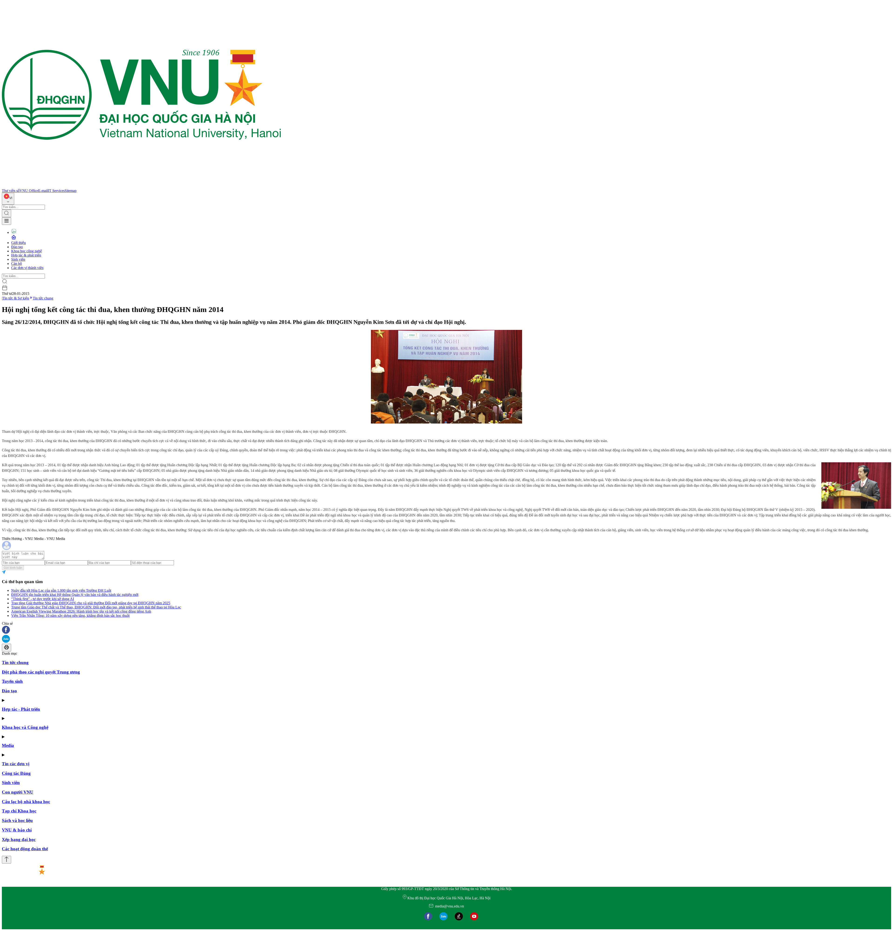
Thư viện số (11, 191)
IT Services (56, 191)
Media (8, 745)
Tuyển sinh (12, 681)
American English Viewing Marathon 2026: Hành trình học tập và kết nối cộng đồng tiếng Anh (81, 611)
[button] (446, 630)
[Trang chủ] (141, 186)
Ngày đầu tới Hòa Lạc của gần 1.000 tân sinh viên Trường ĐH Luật (61, 590)
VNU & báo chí (17, 830)
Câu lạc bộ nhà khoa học (26, 801)
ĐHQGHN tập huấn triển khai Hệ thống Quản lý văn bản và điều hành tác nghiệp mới (74, 595)
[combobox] (8, 199)
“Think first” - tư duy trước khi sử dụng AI (42, 599)
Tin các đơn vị (15, 763)
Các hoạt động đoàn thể (25, 848)
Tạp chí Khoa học (19, 810)
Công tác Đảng (16, 773)
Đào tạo (17, 247)
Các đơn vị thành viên (27, 268)
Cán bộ (16, 264)
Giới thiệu (18, 243)
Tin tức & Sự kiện (16, 298)
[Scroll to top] (6, 860)
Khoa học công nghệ (26, 251)
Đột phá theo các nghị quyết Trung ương (41, 672)
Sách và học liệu (17, 820)
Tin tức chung (43, 298)
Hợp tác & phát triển (26, 255)
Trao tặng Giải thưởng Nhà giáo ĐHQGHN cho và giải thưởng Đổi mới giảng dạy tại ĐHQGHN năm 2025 (90, 603)
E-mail (43, 191)
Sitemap (71, 191)
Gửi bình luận (13, 567)
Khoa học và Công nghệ (25, 727)
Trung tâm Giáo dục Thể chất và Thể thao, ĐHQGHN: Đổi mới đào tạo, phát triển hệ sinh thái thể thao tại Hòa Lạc (96, 607)
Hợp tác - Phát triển (21, 709)
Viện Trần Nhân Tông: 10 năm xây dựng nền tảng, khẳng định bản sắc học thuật (70, 616)
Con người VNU (17, 792)
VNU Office (29, 191)
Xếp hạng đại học (19, 839)
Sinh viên (18, 259)
